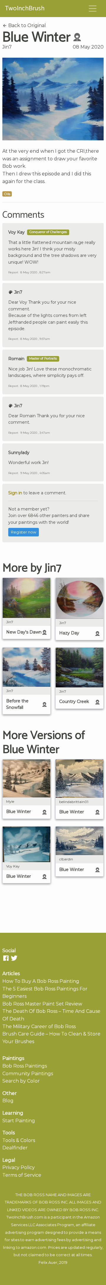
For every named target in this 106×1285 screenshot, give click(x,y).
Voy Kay (16, 232)
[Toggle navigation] (92, 8)
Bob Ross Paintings (24, 1066)
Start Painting (18, 1120)
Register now (23, 532)
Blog (8, 1100)
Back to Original (26, 25)
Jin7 (7, 47)
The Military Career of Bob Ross (39, 1026)
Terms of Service (21, 1175)
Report (13, 272)
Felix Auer (48, 1262)
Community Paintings (27, 1073)
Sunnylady (18, 452)
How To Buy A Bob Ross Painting (40, 981)
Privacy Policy (18, 1167)
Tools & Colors (18, 1140)
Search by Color (21, 1081)
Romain (16, 358)
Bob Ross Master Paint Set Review (42, 1004)
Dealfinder (15, 1148)
